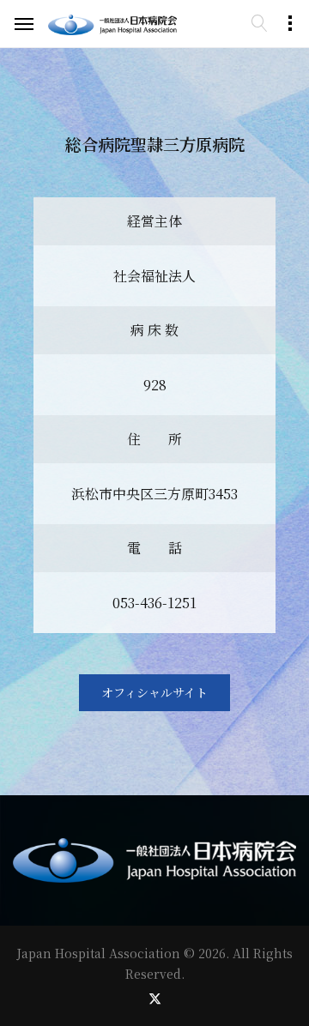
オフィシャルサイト (154, 692)
